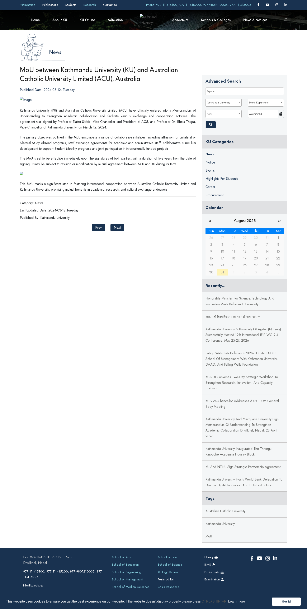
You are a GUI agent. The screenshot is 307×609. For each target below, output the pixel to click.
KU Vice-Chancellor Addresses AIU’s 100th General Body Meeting (242, 404)
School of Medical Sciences (130, 587)
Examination (28, 5)
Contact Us (110, 5)
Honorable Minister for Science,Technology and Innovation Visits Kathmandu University (240, 301)
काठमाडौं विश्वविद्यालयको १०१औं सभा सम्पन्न (233, 316)
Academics (180, 20)
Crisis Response (168, 587)
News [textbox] (209, 114)
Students (71, 5)
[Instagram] (277, 5)
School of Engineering (126, 572)
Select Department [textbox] (259, 102)
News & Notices (255, 20)
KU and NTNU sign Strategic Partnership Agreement (243, 466)
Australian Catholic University (225, 511)
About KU (59, 20)
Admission (115, 20)
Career (210, 186)
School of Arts (121, 557)
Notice (210, 162)
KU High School (168, 572)
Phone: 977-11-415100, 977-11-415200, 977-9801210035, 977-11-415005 (198, 5)
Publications (50, 5)
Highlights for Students (222, 178)
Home (35, 20)
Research (90, 5)
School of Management (127, 579)
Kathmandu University (220, 523)
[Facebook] (259, 5)
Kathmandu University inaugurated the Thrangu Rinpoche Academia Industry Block (238, 451)
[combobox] (223, 103)
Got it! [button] (286, 601)
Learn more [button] (236, 601)
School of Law (167, 557)
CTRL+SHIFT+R (214, 601)
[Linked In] (285, 5)
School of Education (125, 564)
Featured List (166, 579)
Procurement (214, 195)
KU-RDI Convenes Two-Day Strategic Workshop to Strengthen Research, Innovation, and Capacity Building (242, 383)
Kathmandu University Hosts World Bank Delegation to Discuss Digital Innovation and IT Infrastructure (244, 482)
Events (210, 170)
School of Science (170, 564)
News (55, 52)
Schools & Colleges (216, 20)
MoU (209, 536)
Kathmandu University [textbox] (218, 102)
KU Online (87, 20)
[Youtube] (268, 5)
